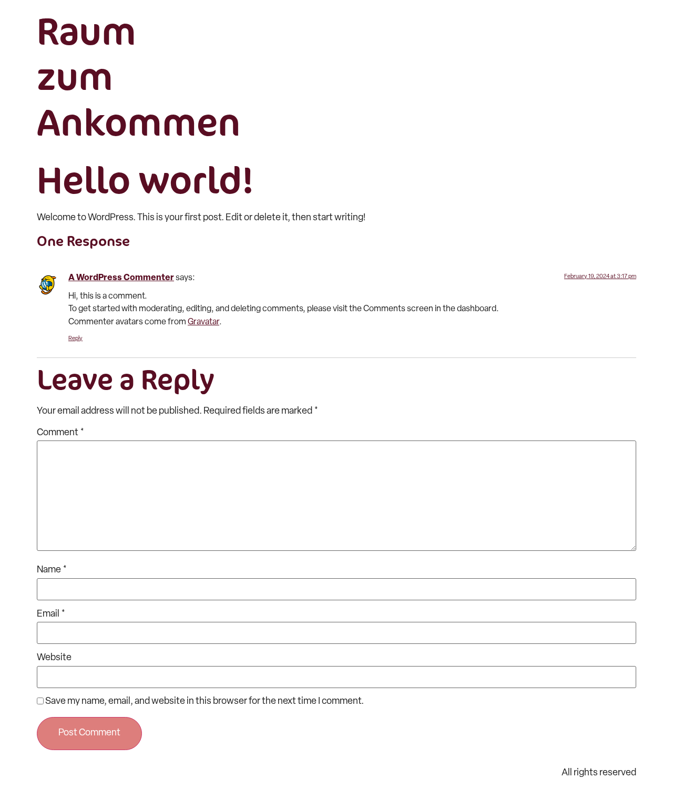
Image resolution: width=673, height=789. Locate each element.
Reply (75, 339)
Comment (60, 433)
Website (54, 658)
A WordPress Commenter (121, 278)
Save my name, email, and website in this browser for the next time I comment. (204, 701)
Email (51, 614)
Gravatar (203, 322)
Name (52, 570)
